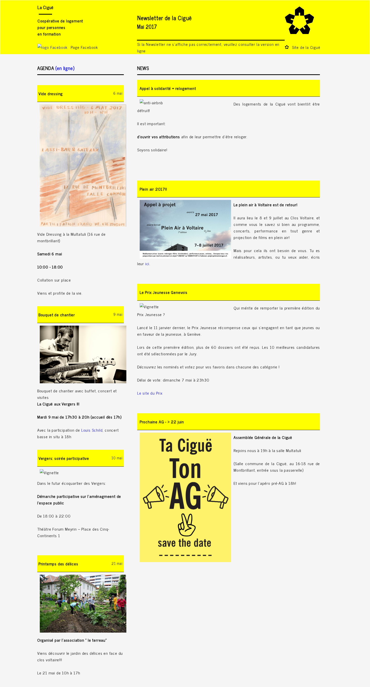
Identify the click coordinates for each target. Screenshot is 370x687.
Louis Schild (92, 430)
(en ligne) (65, 68)
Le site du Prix (150, 393)
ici (147, 263)
